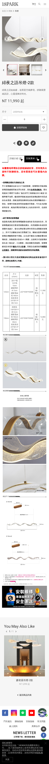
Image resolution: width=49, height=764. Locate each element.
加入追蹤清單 (43, 127)
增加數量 (44, 119)
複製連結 (33, 143)
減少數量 (4, 119)
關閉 (45, 743)
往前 (6, 631)
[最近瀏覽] (43, 729)
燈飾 (10, 11)
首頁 (4, 11)
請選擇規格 (18, 112)
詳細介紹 (14, 158)
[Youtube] (32, 713)
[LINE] (23, 713)
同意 (7, 759)
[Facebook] (5, 713)
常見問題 (41, 721)
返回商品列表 (25, 695)
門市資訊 (8, 721)
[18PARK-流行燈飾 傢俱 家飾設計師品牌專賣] (10, 4)
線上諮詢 (13, 726)
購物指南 (19, 721)
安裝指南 (30, 721)
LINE (26, 143)
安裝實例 (30, 158)
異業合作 (36, 726)
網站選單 (45, 4)
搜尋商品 (39, 4)
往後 (16, 631)
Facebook (19, 143)
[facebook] (43, 735)
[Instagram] (14, 713)
